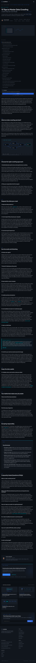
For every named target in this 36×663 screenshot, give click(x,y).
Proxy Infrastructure (21, 632)
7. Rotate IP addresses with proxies (7, 57)
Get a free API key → (6, 574)
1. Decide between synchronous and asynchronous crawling (10, 45)
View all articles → (31, 584)
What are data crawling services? (6, 42)
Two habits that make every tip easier (7, 70)
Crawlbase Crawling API (19, 342)
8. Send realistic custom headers (7, 59)
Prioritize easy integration (6, 73)
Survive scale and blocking (5, 54)
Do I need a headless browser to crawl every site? (9, 84)
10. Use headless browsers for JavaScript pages (8, 62)
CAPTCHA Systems (21, 633)
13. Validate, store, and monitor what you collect (8, 68)
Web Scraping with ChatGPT (5, 643)
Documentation (21, 646)
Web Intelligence (21, 636)
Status (2, 653)
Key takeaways (4, 76)
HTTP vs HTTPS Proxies (4, 646)
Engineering (20, 638)
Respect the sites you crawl (5, 48)
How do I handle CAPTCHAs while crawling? (8, 85)
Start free (18, 93)
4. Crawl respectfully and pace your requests (8, 51)
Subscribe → (30, 621)
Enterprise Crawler (21, 643)
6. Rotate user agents (5, 56)
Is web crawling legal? (5, 87)
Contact (2, 656)
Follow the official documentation (7, 71)
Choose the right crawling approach (7, 43)
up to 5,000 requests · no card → (18, 95)
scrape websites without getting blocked (19, 513)
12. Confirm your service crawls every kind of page (9, 65)
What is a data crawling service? (7, 79)
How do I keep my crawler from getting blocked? (9, 82)
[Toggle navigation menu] (34, 2)
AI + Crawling (20, 630)
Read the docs (14, 574)
